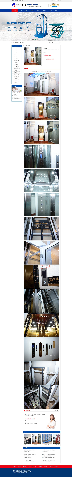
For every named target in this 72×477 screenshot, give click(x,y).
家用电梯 (15, 56)
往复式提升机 (16, 58)
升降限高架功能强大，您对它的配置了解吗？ (49, 460)
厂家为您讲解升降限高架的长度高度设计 (30, 454)
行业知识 (35, 466)
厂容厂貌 (45, 466)
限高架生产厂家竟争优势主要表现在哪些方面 (49, 454)
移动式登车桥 (36, 444)
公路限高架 (15, 78)
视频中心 (38, 10)
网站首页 (14, 10)
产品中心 (55, 0)
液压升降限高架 (16, 66)
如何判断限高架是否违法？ (28, 457)
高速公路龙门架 (16, 74)
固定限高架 (15, 72)
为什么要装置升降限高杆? (28, 460)
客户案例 (32, 10)
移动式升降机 (47, 444)
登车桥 (15, 54)
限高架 (26, 10)
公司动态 (29, 466)
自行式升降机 (16, 62)
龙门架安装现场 (57, 444)
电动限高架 (15, 70)
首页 (23, 45)
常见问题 (40, 466)
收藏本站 (52, 0)
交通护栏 (15, 80)
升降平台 (20, 10)
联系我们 (59, 0)
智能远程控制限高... (17, 68)
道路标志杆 (15, 82)
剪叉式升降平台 (16, 60)
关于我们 (50, 10)
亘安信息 (28, 470)
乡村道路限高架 (16, 76)
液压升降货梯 (16, 64)
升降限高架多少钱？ (27, 451)
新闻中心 (44, 10)
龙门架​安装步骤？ (45, 451)
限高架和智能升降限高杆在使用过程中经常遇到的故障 (49, 457)
